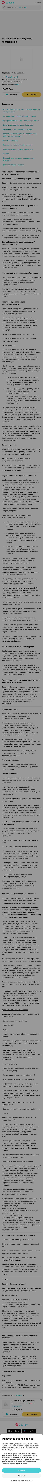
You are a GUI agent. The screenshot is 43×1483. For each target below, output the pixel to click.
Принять (21, 1470)
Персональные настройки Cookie (21, 1480)
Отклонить (22, 1476)
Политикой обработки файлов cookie (14, 1463)
